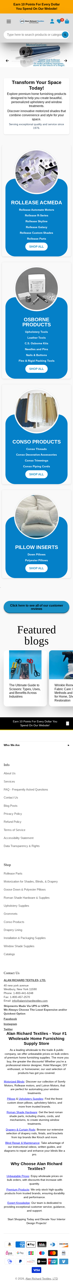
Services (9, 781)
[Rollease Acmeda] (36, 171)
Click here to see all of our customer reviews (36, 607)
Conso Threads (36, 449)
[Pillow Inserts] (36, 516)
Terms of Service (14, 830)
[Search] (65, 34)
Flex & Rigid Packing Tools (37, 360)
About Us (10, 773)
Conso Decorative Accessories (36, 454)
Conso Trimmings (36, 460)
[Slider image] (36, 55)
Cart (67, 21)
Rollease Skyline (36, 221)
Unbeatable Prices (18, 1176)
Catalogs (9, 954)
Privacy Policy (13, 813)
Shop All (36, 246)
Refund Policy (12, 821)
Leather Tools (36, 337)
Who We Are (12, 745)
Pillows (11, 1098)
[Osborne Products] (36, 288)
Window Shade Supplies (19, 946)
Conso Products (14, 922)
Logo (32, 21)
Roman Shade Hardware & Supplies (27, 897)
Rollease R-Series (36, 215)
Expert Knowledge (18, 1202)
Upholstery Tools (36, 331)
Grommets (11, 913)
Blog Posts (11, 805)
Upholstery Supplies (16, 905)
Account (52, 21)
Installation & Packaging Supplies (25, 938)
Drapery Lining (13, 930)
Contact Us (11, 797)
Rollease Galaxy (36, 227)
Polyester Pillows (36, 560)
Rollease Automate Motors (36, 209)
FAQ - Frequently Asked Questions (26, 789)
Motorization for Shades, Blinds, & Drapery (31, 881)
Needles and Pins (36, 349)
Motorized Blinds (14, 1081)
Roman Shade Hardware (22, 1112)
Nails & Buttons (36, 355)
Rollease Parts (36, 238)
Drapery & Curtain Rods (20, 1129)
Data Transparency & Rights (22, 846)
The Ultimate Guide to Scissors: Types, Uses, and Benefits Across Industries (25, 678)
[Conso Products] (36, 410)
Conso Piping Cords (36, 466)
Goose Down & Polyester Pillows (25, 889)
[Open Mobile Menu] (9, 21)
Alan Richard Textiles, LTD (42, 1278)
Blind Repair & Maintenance (22, 1142)
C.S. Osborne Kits (36, 343)
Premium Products (17, 1189)
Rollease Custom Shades (36, 232)
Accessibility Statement (18, 838)
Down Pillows (37, 554)
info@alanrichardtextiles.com (30, 1000)
